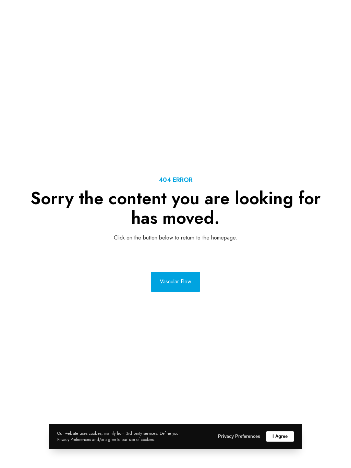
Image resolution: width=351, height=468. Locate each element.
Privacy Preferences (239, 436)
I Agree (280, 436)
